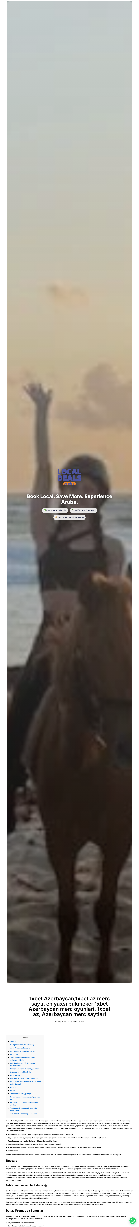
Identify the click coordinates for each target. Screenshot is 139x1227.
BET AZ (12, 1090)
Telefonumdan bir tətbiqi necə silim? (23, 1114)
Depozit (13, 1041)
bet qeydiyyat (15, 1075)
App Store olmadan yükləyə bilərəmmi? (24, 1078)
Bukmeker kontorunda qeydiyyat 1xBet (24, 1069)
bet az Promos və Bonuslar (20, 1048)
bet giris (13, 1087)
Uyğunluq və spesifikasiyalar (20, 1072)
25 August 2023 (62, 1021)
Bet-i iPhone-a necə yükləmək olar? (23, 1051)
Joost (75, 1021)
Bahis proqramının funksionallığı (22, 1045)
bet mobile (14, 1054)
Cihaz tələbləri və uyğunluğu (20, 1094)
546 (82, 1021)
